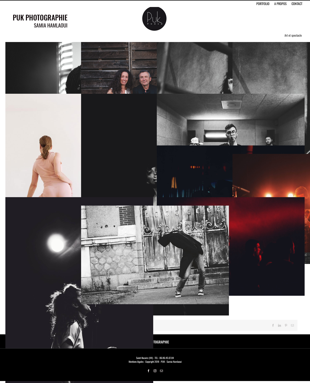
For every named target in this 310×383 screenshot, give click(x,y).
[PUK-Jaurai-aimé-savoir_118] (79, 199)
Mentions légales (136, 361)
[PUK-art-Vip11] (231, 147)
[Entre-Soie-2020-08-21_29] (70, 96)
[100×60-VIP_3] (231, 199)
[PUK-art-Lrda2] (155, 207)
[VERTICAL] (231, 96)
